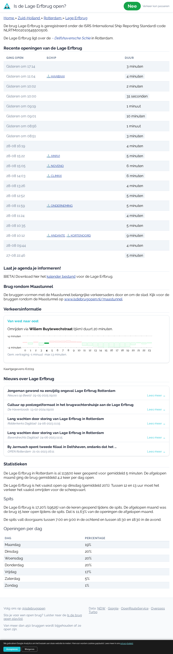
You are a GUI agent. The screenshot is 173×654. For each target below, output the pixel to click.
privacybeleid (126, 643)
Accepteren (12, 649)
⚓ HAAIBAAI (56, 76)
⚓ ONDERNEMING (60, 205)
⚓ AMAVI (53, 156)
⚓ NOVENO (55, 166)
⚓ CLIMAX (54, 176)
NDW (101, 608)
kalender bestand (61, 276)
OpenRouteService (134, 608)
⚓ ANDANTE (56, 235)
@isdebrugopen (33, 608)
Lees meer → (156, 395)
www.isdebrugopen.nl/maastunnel (93, 299)
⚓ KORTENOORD (78, 235)
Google (113, 608)
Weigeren (29, 649)
